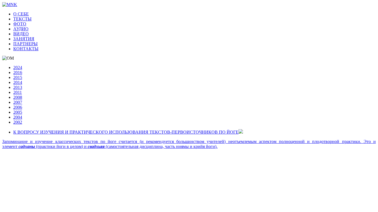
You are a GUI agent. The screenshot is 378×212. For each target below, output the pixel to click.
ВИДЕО (21, 33)
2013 (17, 87)
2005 (17, 112)
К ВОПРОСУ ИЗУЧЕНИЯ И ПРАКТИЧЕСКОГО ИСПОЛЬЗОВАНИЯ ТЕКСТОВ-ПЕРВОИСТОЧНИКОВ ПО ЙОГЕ (126, 132)
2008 (17, 97)
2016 (17, 72)
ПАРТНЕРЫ (25, 43)
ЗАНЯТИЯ (23, 38)
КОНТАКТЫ (25, 48)
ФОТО (19, 24)
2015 (17, 77)
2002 (17, 122)
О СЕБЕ (21, 14)
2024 (17, 67)
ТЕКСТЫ (22, 19)
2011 (17, 92)
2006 (17, 107)
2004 (17, 117)
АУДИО (21, 28)
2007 (17, 102)
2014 (17, 82)
